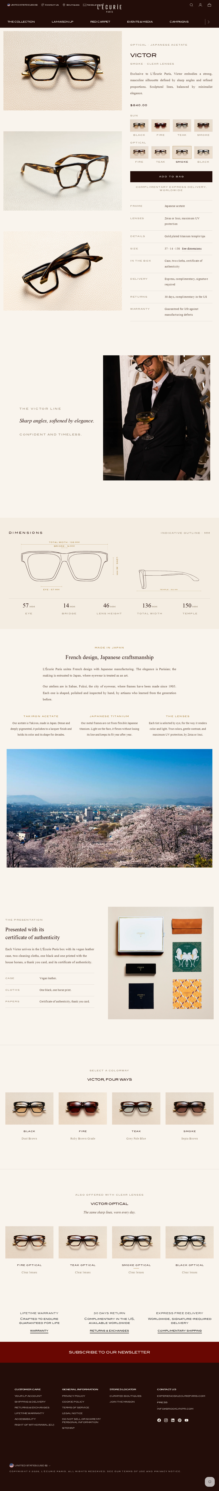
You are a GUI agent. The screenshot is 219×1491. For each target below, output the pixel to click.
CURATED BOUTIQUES (125, 1396)
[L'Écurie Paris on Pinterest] (180, 1420)
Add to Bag (171, 176)
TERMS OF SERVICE (75, 1407)
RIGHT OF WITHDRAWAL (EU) (34, 1424)
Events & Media (139, 21)
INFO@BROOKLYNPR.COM (175, 1408)
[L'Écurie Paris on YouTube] (186, 1420)
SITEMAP (68, 1428)
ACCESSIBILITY (25, 1419)
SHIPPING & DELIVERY (30, 1401)
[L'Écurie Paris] (109, 9)
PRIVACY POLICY (73, 1396)
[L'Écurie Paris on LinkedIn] (173, 1420)
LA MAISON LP (62, 21)
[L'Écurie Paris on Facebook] (159, 1420)
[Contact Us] (50, 5)
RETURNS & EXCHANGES (32, 1407)
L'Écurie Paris (53, 1471)
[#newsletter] (109, 1352)
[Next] (208, 22)
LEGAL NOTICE (72, 1413)
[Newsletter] (92, 5)
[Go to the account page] (200, 5)
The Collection (21, 21)
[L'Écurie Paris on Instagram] (166, 1420)
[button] (62, 70)
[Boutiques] (70, 5)
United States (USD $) (24, 5)
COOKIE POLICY (73, 1401)
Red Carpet (100, 21)
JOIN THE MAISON (122, 1401)
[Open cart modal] (209, 5)
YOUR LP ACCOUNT (28, 1396)
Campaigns (179, 21)
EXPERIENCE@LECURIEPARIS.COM (181, 1396)
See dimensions (191, 249)
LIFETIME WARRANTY (29, 1413)
